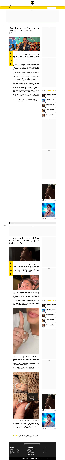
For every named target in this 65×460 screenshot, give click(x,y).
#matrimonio (26, 437)
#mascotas (24, 100)
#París (30, 437)
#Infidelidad (26, 436)
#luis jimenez (20, 437)
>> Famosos (15, 23)
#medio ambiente (30, 100)
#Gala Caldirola (20, 436)
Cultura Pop (11, 23)
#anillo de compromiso (22, 435)
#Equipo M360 (29, 99)
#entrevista (24, 99)
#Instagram (31, 436)
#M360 (35, 100)
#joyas (35, 436)
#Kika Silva (20, 100)
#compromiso (29, 435)
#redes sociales (20, 101)
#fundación (35, 99)
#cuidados (20, 99)
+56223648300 (29, 455)
